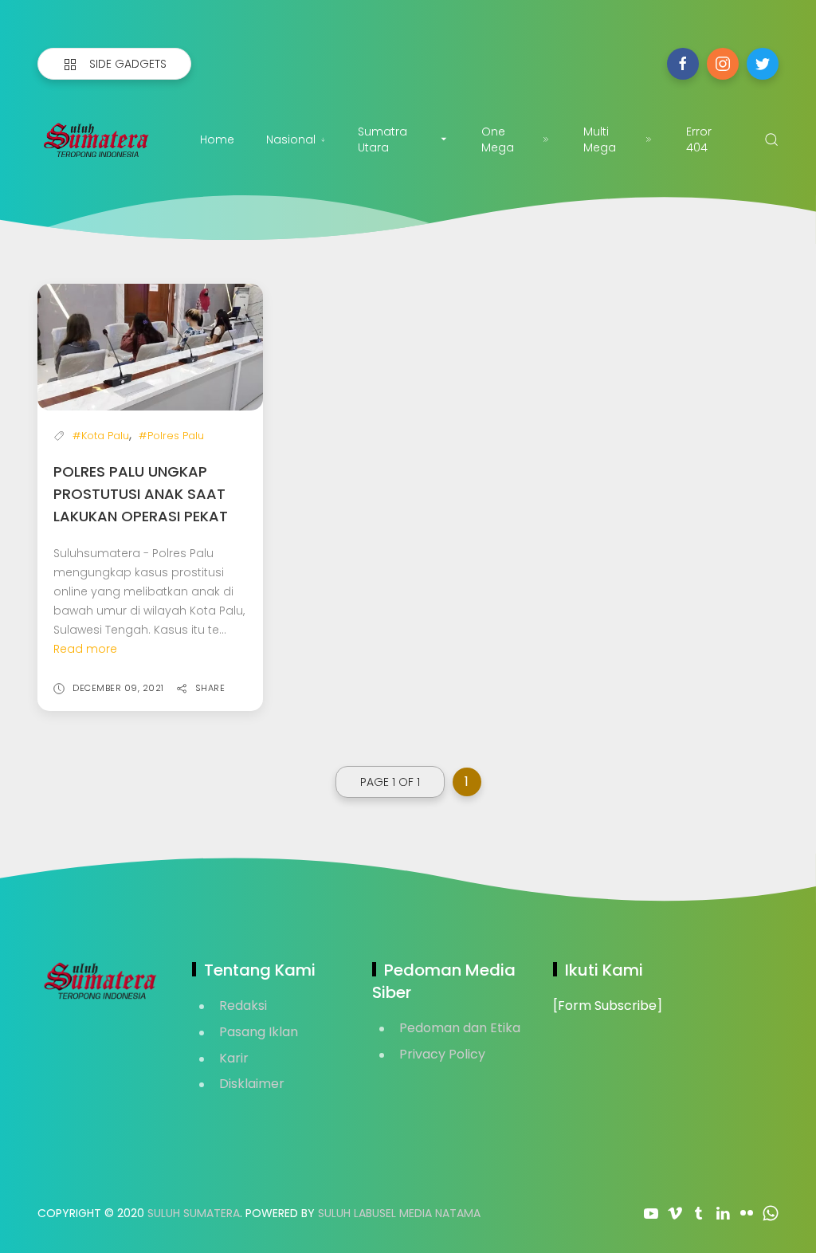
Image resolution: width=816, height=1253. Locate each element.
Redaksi (243, 1005)
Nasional (291, 139)
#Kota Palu (101, 435)
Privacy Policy (442, 1054)
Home (217, 139)
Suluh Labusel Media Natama (399, 1213)
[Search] (771, 139)
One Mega (497, 139)
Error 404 (699, 139)
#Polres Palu (171, 435)
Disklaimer (251, 1083)
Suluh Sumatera (193, 1213)
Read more (85, 649)
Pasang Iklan (258, 1032)
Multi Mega (599, 139)
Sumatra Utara (382, 139)
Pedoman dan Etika (459, 1028)
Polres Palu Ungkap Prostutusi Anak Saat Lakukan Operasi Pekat (140, 494)
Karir (234, 1058)
